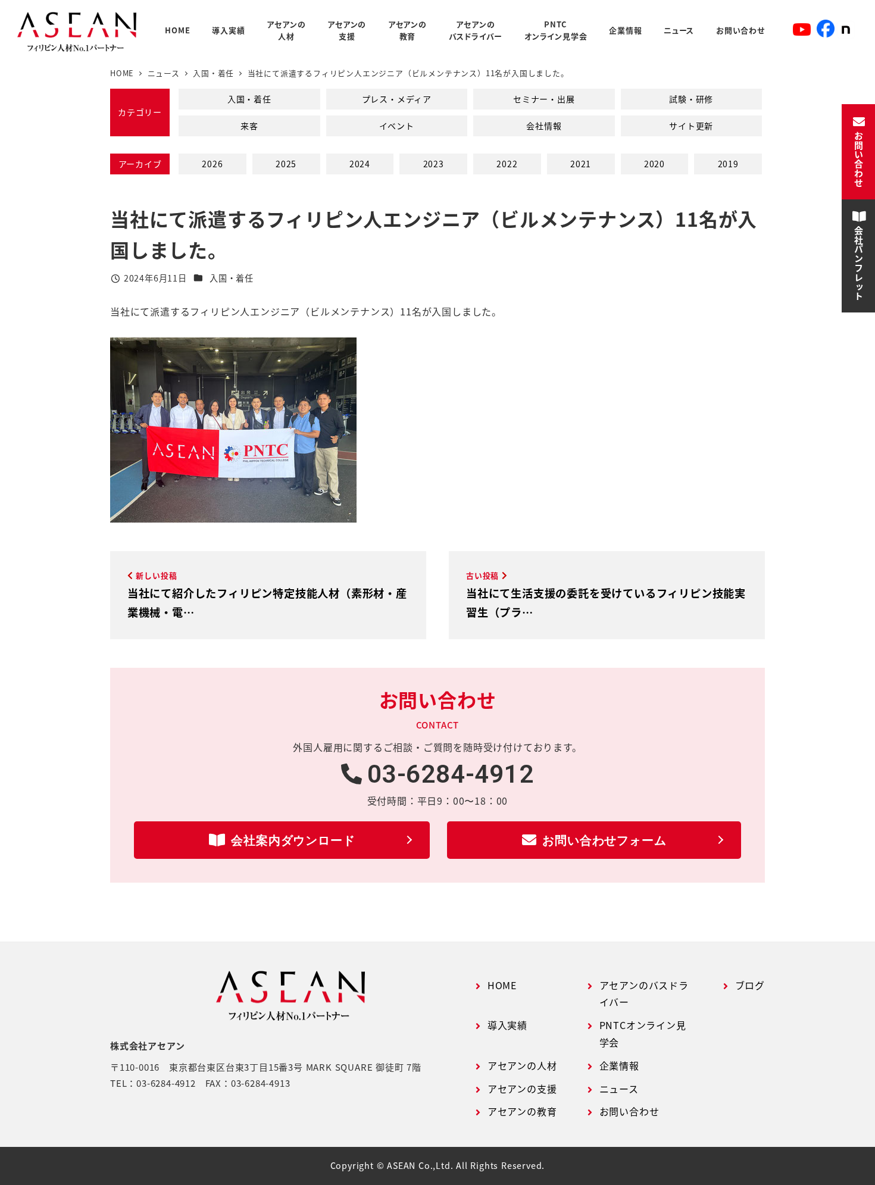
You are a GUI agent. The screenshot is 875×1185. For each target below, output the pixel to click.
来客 (249, 126)
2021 (580, 164)
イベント (396, 126)
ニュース (619, 1088)
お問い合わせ (629, 1111)
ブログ (750, 985)
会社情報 (543, 126)
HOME (502, 985)
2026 (212, 164)
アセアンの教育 (522, 1111)
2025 (286, 164)
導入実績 (507, 1025)
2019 (728, 164)
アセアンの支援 (522, 1088)
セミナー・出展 (544, 99)
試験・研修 (691, 99)
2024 (359, 164)
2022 (506, 164)
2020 (654, 164)
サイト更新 (691, 126)
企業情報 (619, 1065)
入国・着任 (249, 99)
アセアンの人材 (522, 1065)
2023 (433, 164)
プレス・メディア (397, 99)
